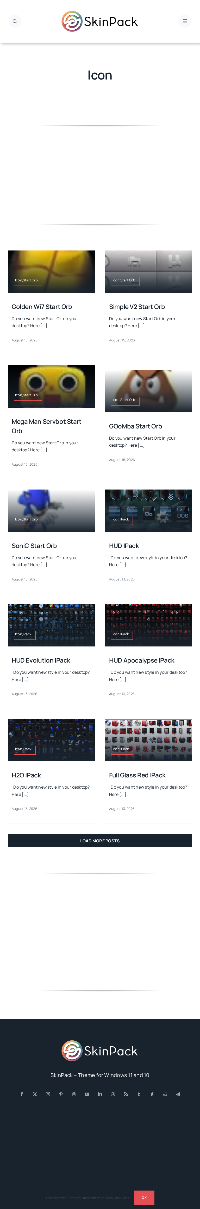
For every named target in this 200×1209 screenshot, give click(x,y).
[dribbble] (113, 1094)
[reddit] (165, 1094)
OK (144, 1197)
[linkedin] (100, 1094)
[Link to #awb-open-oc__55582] (15, 21)
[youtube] (87, 1094)
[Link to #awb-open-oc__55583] (184, 21)
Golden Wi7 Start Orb (42, 306)
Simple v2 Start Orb (137, 306)
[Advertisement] (100, 174)
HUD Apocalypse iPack (141, 660)
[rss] (126, 1094)
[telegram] (178, 1094)
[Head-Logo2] (100, 12)
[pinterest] (61, 1094)
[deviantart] (152, 1094)
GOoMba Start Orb (135, 426)
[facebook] (22, 1094)
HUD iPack (124, 545)
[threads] (74, 1094)
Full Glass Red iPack (137, 775)
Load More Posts (100, 841)
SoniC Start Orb (34, 545)
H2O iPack (26, 775)
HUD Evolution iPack (41, 660)
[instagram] (48, 1094)
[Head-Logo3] (100, 1042)
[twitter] (35, 1094)
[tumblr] (139, 1094)
